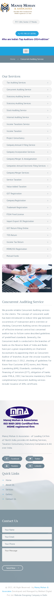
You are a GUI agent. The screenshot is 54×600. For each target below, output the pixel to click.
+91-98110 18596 (28, 33)
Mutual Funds (13, 256)
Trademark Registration (17, 207)
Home (12, 59)
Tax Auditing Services (16, 82)
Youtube (14, 466)
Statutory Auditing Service (18, 96)
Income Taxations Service (18, 124)
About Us (10, 484)
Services (9, 489)
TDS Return (12, 235)
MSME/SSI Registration (17, 249)
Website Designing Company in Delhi (30, 595)
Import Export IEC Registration (20, 221)
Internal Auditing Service (18, 117)
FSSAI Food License (15, 214)
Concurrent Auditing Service (19, 89)
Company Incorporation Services (21, 152)
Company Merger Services (18, 172)
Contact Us (11, 499)
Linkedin (38, 466)
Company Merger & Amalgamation (22, 159)
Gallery (9, 494)
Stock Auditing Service (16, 110)
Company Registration (16, 200)
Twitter (37, 458)
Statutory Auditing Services (19, 103)
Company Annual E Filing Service (21, 145)
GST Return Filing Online (17, 228)
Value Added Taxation (16, 186)
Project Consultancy (15, 138)
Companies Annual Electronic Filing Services (26, 165)
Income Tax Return (15, 242)
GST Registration (14, 193)
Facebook (15, 458)
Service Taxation (14, 179)
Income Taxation (14, 131)
